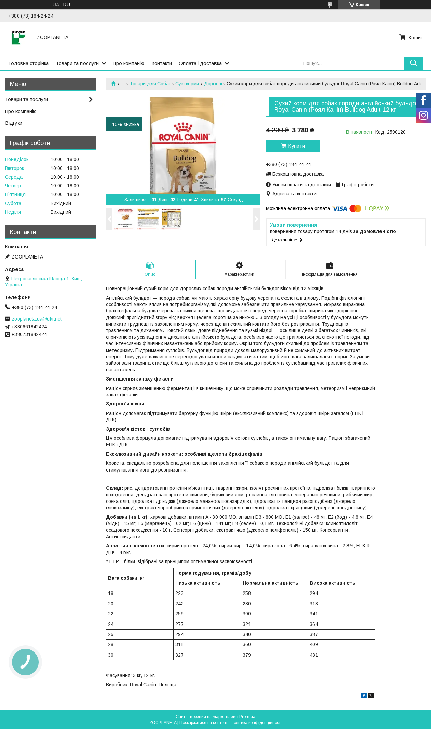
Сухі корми (187, 83)
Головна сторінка (28, 63)
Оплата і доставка (200, 63)
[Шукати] (413, 63)
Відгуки (13, 123)
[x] (371, 696)
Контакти (161, 63)
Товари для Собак (150, 83)
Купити (296, 146)
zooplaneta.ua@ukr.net (37, 319)
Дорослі (213, 83)
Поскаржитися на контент (203, 722)
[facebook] (364, 696)
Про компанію (128, 63)
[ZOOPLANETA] (18, 37)
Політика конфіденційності (256, 722)
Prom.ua (247, 716)
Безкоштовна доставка (298, 174)
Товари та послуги (77, 63)
